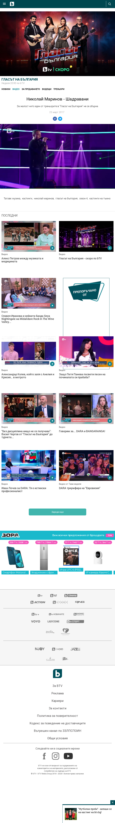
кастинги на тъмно (100, 198)
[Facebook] (44, 754)
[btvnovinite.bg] (56, 614)
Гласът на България (19, 79)
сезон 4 (83, 198)
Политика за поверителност (57, 716)
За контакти (57, 708)
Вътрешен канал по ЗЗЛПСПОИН (57, 731)
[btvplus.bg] (35, 614)
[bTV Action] (38, 602)
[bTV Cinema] (70, 595)
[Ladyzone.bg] (53, 621)
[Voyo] (35, 621)
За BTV (57, 686)
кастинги (27, 198)
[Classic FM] (50, 659)
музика (16, 198)
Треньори (58, 89)
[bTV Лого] (57, 673)
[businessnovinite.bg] (79, 614)
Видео (16, 89)
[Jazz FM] (75, 649)
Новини (5, 89)
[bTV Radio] (57, 649)
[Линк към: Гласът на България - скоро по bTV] (86, 248)
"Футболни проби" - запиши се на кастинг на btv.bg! (95, 810)
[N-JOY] (39, 649)
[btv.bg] (40, 595)
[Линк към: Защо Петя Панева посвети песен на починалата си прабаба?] (86, 363)
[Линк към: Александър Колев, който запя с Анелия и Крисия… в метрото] (28, 363)
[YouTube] (68, 754)
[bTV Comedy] (53, 595)
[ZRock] (65, 658)
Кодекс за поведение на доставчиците (57, 723)
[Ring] (79, 602)
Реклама (57, 693)
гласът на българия (67, 198)
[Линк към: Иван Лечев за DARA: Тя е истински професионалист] (28, 477)
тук (110, 535)
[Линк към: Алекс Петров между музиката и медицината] (28, 248)
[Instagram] (56, 754)
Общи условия (57, 738)
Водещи (46, 89)
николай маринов (44, 198)
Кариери (57, 701)
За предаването (31, 89)
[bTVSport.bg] (75, 621)
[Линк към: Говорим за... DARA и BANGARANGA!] (86, 420)
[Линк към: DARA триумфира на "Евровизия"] (86, 477)
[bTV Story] (60, 602)
